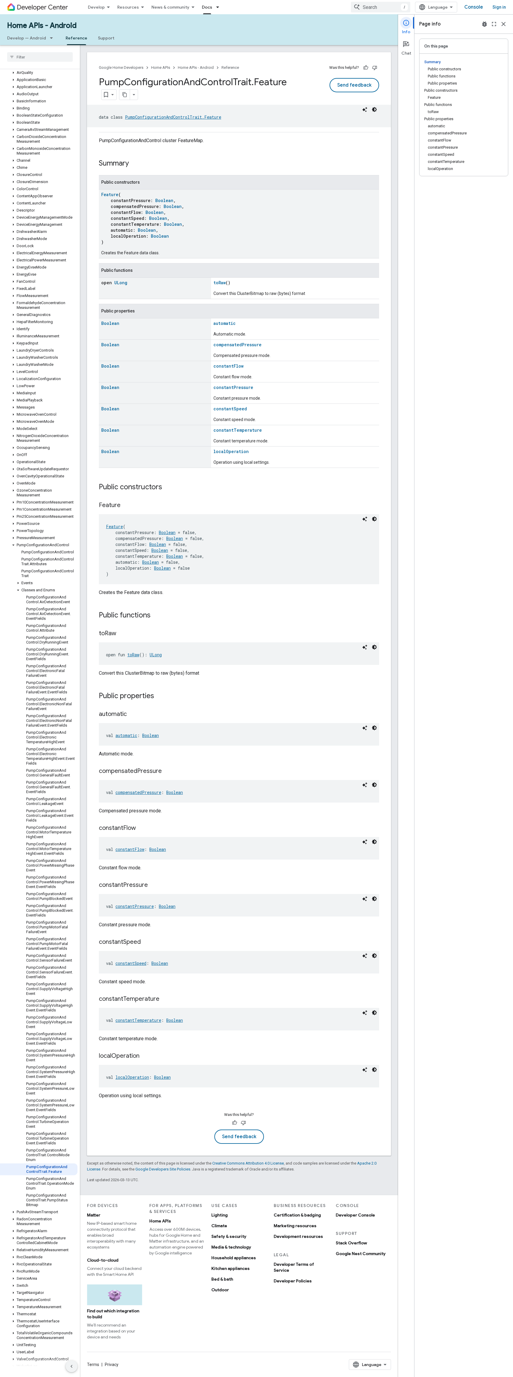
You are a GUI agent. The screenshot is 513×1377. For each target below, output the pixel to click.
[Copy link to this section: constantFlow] (142, 828)
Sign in (499, 7)
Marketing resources (295, 1225)
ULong (120, 282)
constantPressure (233, 387)
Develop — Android (26, 38)
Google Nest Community (361, 1253)
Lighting (219, 1215)
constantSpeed (230, 409)
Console (473, 7)
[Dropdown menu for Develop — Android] (53, 38)
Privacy (111, 1364)
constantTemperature (237, 430)
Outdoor (220, 1289)
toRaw (219, 282)
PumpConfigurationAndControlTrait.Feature (173, 117)
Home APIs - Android (42, 25)
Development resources (298, 1236)
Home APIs (160, 67)
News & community (170, 7)
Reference (76, 38)
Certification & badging (297, 1215)
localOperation (231, 451)
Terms (93, 1364)
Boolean (164, 200)
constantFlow (228, 366)
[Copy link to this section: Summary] (135, 163)
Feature (109, 194)
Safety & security (228, 1236)
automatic (224, 323)
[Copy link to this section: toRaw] (122, 633)
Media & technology (231, 1247)
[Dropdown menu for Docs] (219, 7)
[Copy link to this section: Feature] (126, 505)
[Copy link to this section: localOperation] (145, 1056)
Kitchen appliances (230, 1268)
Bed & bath (222, 1279)
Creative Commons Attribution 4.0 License (248, 1163)
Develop (96, 7)
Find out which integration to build (113, 1313)
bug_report (484, 24)
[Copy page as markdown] (124, 95)
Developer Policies (293, 1281)
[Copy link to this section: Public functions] (156, 615)
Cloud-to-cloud (102, 1260)
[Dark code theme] (374, 109)
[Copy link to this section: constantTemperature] (165, 999)
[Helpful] (365, 67)
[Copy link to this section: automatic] (133, 714)
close (503, 24)
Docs (207, 7)
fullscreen (494, 24)
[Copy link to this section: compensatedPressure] (168, 771)
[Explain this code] (365, 109)
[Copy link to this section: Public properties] (160, 696)
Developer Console (355, 1215)
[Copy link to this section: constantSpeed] (147, 942)
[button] (38, 72)
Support (106, 38)
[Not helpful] (374, 67)
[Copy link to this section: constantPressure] (154, 885)
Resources (128, 7)
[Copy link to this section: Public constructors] (168, 487)
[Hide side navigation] (71, 1366)
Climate (219, 1225)
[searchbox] (40, 57)
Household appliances (233, 1257)
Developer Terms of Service (294, 1267)
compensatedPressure (237, 344)
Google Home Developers (121, 67)
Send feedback (354, 85)
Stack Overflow (351, 1243)
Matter (93, 1215)
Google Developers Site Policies (162, 1169)
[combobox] (380, 7)
